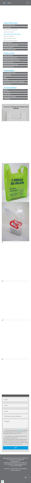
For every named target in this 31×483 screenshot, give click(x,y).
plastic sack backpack (8, 36)
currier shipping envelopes (11, 60)
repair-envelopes (9, 62)
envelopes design (9, 66)
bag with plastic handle (9, 32)
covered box (7, 75)
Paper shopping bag (9, 25)
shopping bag (10, 23)
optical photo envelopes (11, 64)
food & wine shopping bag (11, 45)
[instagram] (26, 473)
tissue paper (7, 94)
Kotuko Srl (18, 470)
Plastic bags (7, 27)
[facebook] (16, 473)
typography (7, 99)
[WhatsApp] (27, 479)
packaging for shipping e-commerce (14, 81)
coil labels (7, 92)
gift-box (6, 79)
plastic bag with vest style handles (12, 34)
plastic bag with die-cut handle (10, 29)
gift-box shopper (8, 47)
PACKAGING (9, 70)
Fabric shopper (8, 42)
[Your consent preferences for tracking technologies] (2, 481)
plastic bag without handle (9, 38)
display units (7, 84)
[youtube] (23, 473)
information (20, 430)
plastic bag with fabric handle (10, 40)
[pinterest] (21, 473)
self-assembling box (9, 72)
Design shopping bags (10, 49)
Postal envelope (8, 55)
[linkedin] (18, 473)
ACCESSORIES (10, 88)
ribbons (6, 90)
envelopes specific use (10, 57)
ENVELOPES (9, 53)
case (5, 77)
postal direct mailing (10, 96)
